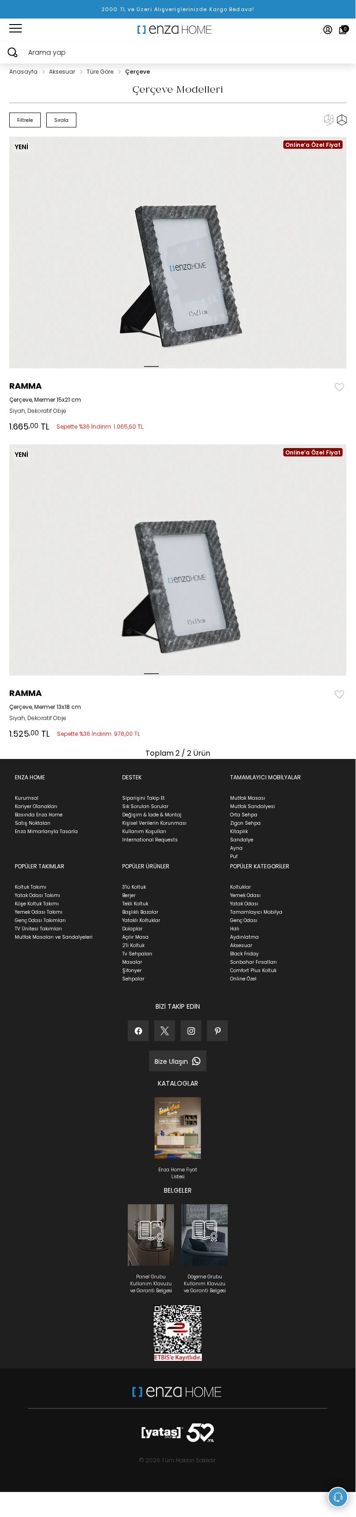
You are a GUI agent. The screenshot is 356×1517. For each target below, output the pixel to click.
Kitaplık (239, 831)
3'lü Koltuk (134, 887)
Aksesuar (62, 72)
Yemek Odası (245, 895)
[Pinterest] (217, 1030)
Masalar (132, 962)
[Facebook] (138, 1030)
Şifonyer (132, 970)
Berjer (129, 895)
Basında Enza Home (38, 814)
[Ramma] (180, 252)
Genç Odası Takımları (40, 920)
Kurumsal (26, 798)
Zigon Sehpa (245, 823)
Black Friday (244, 953)
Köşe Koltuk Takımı (37, 903)
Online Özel (243, 978)
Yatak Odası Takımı (37, 895)
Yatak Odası (244, 903)
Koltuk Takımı (30, 887)
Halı (234, 928)
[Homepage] (178, 30)
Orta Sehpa (243, 814)
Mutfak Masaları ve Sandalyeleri (54, 937)
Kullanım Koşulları (144, 831)
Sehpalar (133, 978)
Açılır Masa (135, 937)
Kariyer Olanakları (36, 806)
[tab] (151, 366)
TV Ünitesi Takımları (38, 928)
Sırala (61, 120)
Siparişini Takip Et (143, 798)
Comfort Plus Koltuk (253, 970)
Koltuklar (240, 887)
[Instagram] (191, 1030)
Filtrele (25, 120)
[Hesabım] (328, 29)
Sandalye (241, 839)
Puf (233, 856)
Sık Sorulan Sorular (145, 806)
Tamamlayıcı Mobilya (256, 912)
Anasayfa (24, 72)
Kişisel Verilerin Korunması (154, 823)
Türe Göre (101, 72)
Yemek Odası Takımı (38, 912)
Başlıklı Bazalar (140, 912)
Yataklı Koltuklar (141, 920)
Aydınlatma (244, 937)
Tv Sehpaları (137, 953)
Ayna (236, 848)
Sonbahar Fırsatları (253, 962)
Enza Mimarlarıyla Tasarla (46, 831)
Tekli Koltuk (135, 903)
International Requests (150, 839)
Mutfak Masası (247, 798)
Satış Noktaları (32, 823)
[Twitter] (164, 1030)
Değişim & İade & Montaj (151, 814)
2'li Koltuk (133, 945)
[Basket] (342, 29)
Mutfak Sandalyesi (252, 806)
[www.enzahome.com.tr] (176, 1396)
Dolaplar (132, 928)
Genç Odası (243, 920)
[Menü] (15, 30)
